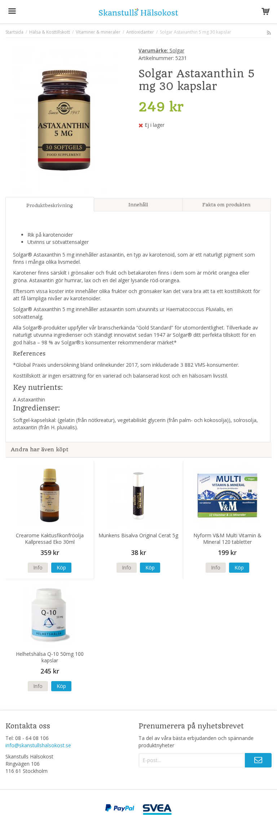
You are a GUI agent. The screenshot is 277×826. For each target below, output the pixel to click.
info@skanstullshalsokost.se (38, 745)
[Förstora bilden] (65, 119)
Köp (61, 567)
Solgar (161, 50)
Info (38, 567)
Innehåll (138, 204)
